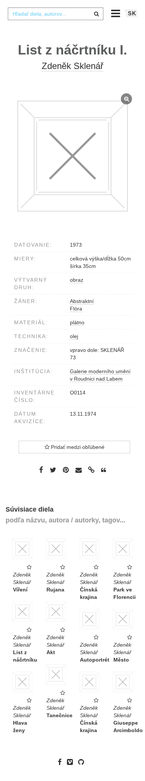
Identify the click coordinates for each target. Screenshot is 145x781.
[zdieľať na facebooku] (41, 469)
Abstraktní (82, 301)
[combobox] (55, 13)
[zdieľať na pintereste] (65, 469)
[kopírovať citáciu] (104, 470)
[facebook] (61, 762)
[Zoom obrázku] (72, 156)
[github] (83, 762)
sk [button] (132, 13)
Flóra (76, 309)
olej (74, 336)
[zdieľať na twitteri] (53, 469)
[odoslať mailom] (78, 470)
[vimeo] (72, 762)
